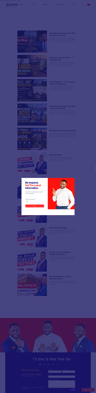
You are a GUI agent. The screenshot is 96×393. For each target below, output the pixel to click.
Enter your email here (30, 199)
